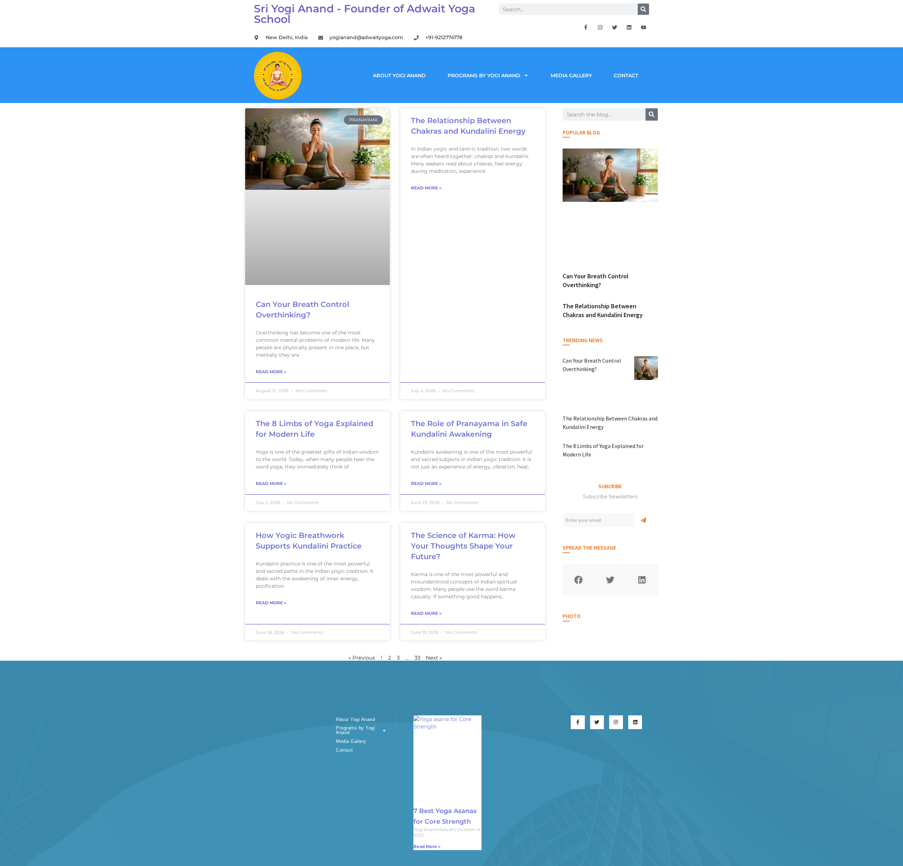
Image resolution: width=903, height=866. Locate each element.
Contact (626, 75)
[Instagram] (600, 27)
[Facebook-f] (586, 27)
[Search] (643, 9)
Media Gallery (571, 75)
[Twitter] (615, 27)
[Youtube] (643, 27)
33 (417, 657)
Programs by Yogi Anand (484, 75)
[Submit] (643, 520)
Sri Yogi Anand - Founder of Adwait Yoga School (364, 14)
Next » (434, 657)
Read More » (271, 371)
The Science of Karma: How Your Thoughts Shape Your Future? (463, 546)
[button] (578, 579)
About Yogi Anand (399, 75)
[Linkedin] (629, 27)
